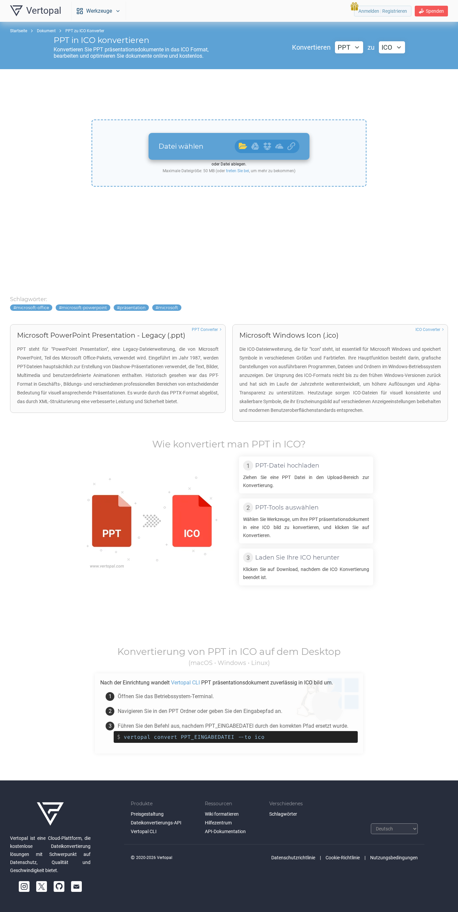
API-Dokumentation (225, 831)
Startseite (18, 31)
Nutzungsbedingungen (394, 857)
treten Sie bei (237, 171)
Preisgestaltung (147, 814)
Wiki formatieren (222, 814)
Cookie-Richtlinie (343, 857)
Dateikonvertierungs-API (156, 822)
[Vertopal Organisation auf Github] (59, 886)
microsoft (168, 307)
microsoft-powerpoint (84, 307)
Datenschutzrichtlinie (293, 857)
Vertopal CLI (144, 831)
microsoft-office (32, 307)
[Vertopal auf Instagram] (24, 886)
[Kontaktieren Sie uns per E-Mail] (76, 886)
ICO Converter (427, 329)
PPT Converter (205, 329)
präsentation (133, 307)
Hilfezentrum (218, 822)
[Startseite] (50, 814)
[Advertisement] (229, 94)
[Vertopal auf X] (41, 886)
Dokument (46, 31)
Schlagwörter (283, 814)
